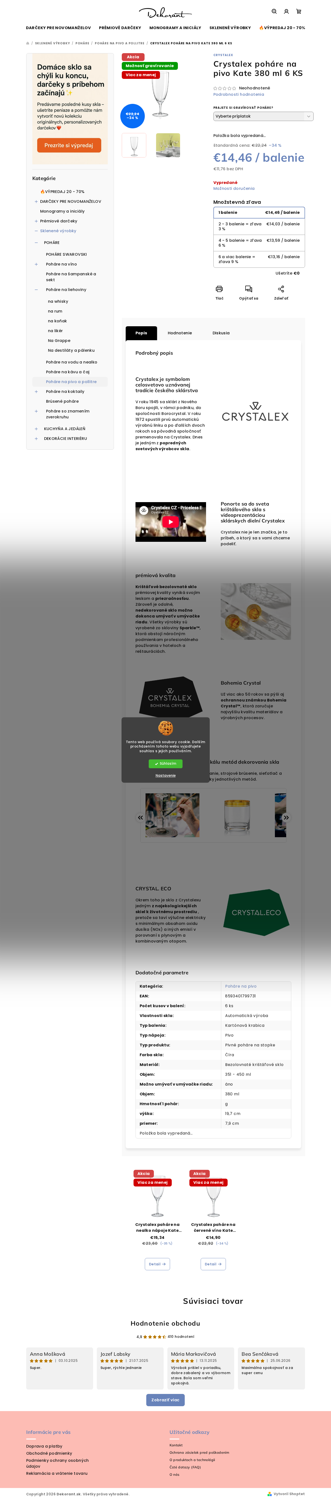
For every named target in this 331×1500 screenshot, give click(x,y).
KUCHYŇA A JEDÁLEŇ (65, 429)
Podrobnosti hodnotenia (238, 94)
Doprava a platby (44, 1446)
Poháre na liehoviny (66, 289)
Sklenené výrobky (58, 231)
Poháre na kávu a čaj (68, 372)
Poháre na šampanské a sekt (71, 277)
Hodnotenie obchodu (166, 1323)
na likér (55, 331)
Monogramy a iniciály (62, 211)
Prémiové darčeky (58, 221)
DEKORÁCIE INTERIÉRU (65, 438)
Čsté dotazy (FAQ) (185, 1467)
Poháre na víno (61, 264)
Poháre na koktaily (65, 391)
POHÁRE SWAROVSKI (66, 254)
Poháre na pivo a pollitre (71, 382)
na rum (55, 311)
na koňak (57, 321)
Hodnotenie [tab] (180, 333)
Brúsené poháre (62, 401)
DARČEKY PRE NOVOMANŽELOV (70, 201)
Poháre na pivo (241, 986)
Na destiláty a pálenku (71, 350)
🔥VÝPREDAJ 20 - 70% (62, 191)
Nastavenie (166, 775)
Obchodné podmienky (49, 1453)
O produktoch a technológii (192, 1460)
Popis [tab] (141, 333)
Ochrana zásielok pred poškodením (199, 1452)
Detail (154, 1264)
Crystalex (223, 55)
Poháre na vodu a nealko (72, 362)
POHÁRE (52, 242)
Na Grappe (59, 340)
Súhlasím (168, 764)
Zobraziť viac (165, 1400)
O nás (175, 1474)
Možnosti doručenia (234, 188)
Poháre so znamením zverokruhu (68, 414)
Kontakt (176, 1445)
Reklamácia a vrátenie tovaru (57, 1473)
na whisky (58, 301)
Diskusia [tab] (221, 333)
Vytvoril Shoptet (289, 1493)
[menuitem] (58, 28)
